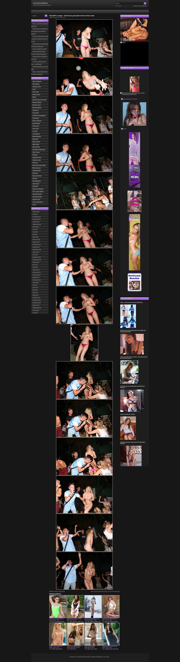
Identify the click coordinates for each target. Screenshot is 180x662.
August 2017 (36, 282)
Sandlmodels (37, 170)
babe (71, 621)
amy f (34, 89)
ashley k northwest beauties (111, 621)
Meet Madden (37, 136)
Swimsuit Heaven (38, 189)
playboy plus (37, 160)
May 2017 (35, 290)
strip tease (36, 183)
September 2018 (37, 259)
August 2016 (36, 310)
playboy (54, 648)
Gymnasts (36, 118)
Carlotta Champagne (39, 115)
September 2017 (37, 280)
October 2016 (36, 305)
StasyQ (35, 178)
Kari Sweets (36, 123)
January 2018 (36, 270)
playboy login (59, 648)
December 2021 (37, 216)
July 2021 (35, 229)
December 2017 (37, 272)
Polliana (35, 162)
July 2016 (35, 312)
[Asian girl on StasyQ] (93, 634)
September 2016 (37, 307)
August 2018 (36, 262)
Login (120, 5)
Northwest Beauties (39, 149)
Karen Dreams (37, 120)
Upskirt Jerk (36, 199)
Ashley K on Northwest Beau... (110, 618)
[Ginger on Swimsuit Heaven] (58, 606)
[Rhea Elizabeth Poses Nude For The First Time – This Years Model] (110, 634)
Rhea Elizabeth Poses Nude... (109, 646)
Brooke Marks (37, 107)
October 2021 (36, 221)
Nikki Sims (36, 144)
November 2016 (37, 302)
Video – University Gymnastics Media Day (131, 302)
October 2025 (36, 211)
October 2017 (36, 277)
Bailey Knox (36, 94)
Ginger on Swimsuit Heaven (56, 618)
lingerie (71, 648)
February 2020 (36, 239)
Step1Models (37, 181)
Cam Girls (36, 113)
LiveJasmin (36, 134)
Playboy (35, 155)
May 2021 (35, 234)
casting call (107, 648)
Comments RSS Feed (142, 5)
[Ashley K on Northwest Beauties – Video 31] (110, 606)
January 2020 (36, 242)
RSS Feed (135, 5)
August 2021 (36, 227)
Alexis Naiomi (37, 81)
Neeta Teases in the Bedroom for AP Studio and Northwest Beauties (39, 31)
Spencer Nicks (37, 176)
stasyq (95, 648)
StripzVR (35, 186)
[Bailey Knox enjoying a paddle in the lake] (75, 606)
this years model (114, 648)
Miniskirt (35, 139)
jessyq (91, 648)
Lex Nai (35, 131)
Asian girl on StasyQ (90, 646)
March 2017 (36, 295)
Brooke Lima (37, 105)
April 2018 (35, 267)
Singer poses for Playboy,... (56, 646)
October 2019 (36, 247)
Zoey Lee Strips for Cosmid (39, 49)
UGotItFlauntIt (37, 194)
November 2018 (37, 257)
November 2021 (37, 219)
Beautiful (92, 621)
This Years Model (38, 191)
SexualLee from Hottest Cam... (92, 618)
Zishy (75, 648)
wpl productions (38, 202)
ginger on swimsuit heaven (58, 621)
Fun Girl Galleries (40, 3)
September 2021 (37, 224)
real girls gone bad (114, 591)
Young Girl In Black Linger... (74, 646)
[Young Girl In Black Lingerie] (75, 634)
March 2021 (36, 237)
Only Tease (36, 152)
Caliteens (36, 110)
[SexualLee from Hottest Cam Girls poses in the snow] (93, 606)
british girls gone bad (39, 99)
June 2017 (35, 287)
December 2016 (37, 300)
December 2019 (37, 244)
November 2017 (37, 275)
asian (88, 648)
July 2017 (35, 285)
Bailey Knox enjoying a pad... (74, 618)
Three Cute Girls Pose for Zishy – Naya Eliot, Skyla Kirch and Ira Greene (39, 39)
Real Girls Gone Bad (59, 591)
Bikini (34, 97)
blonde (96, 621)
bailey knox (75, 621)
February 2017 (36, 297)
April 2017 (35, 292)
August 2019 (36, 252)
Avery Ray (36, 92)
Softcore (35, 173)
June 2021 (35, 232)
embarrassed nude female (100, 591)
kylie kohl (36, 128)
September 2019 (37, 249)
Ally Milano (36, 84)
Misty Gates (36, 141)
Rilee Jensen (37, 168)
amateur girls (37, 86)
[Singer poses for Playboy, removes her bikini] (58, 634)
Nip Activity (36, 147)
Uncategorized (37, 196)
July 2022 (35, 214)
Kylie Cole (36, 126)
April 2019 (35, 254)
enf (108, 591)
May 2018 (35, 264)
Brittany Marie (37, 102)
